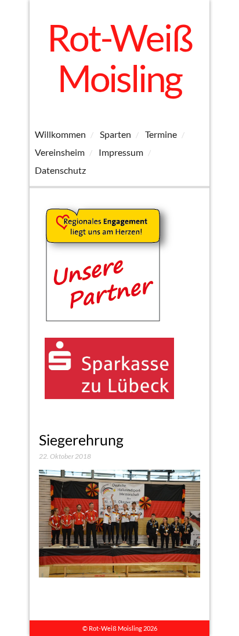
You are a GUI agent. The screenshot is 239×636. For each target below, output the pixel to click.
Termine (161, 134)
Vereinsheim (60, 152)
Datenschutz (60, 170)
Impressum (121, 152)
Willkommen (60, 134)
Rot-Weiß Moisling (119, 57)
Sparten (115, 134)
